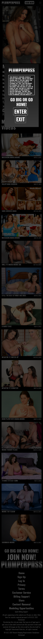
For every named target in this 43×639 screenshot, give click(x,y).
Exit (20, 119)
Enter (20, 111)
